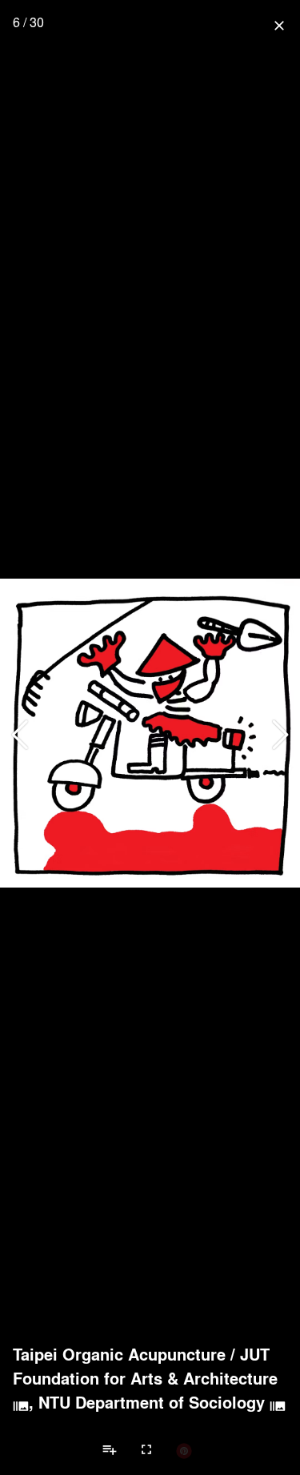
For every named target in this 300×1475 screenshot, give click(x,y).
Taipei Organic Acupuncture (119, 1354)
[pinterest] (184, 1450)
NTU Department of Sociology (151, 1402)
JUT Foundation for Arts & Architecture (145, 1366)
